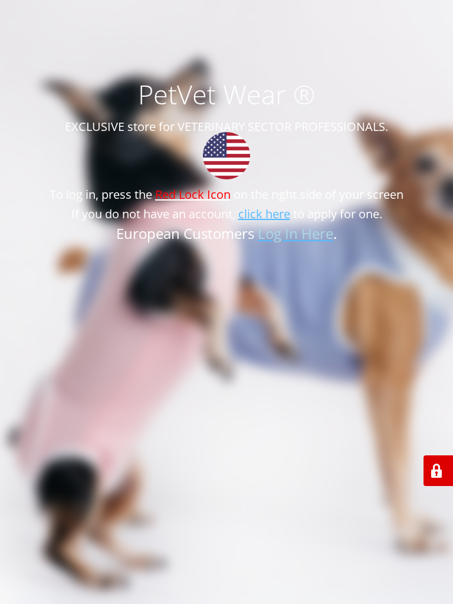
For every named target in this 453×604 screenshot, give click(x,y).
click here (264, 214)
